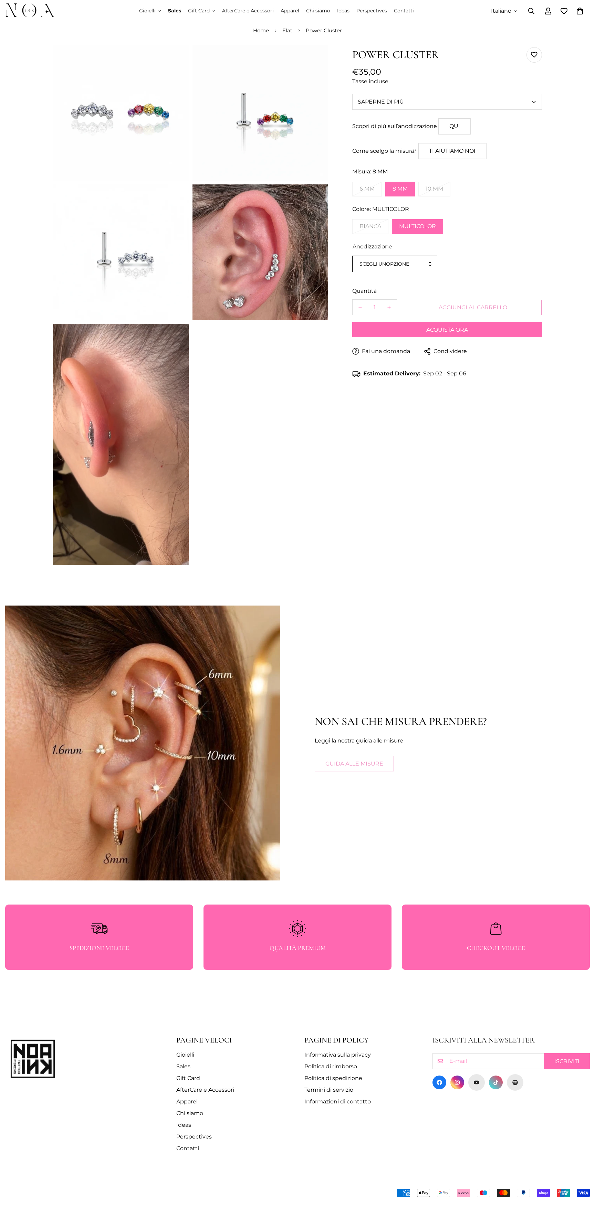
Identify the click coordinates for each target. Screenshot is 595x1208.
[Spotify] (515, 1082)
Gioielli (147, 11)
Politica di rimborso (330, 1066)
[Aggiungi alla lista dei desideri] (534, 55)
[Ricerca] (531, 11)
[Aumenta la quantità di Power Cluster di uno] (389, 307)
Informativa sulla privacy (337, 1054)
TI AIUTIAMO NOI (452, 151)
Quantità (364, 291)
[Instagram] (457, 1082)
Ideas (343, 11)
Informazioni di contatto (337, 1101)
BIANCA (370, 226)
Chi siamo (318, 11)
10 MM (434, 188)
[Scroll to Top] (581, 1170)
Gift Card (199, 11)
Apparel (290, 11)
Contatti (404, 11)
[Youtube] (476, 1082)
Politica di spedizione (333, 1078)
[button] (580, 11)
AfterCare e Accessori (248, 11)
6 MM (367, 188)
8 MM (400, 188)
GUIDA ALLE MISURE (354, 763)
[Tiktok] (496, 1082)
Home (261, 30)
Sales (174, 11)
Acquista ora (447, 330)
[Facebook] (439, 1082)
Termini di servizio (328, 1090)
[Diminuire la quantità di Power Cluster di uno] (360, 307)
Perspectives (371, 11)
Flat (287, 30)
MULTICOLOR (417, 226)
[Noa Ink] (30, 11)
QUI (454, 126)
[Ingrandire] (176, 60)
